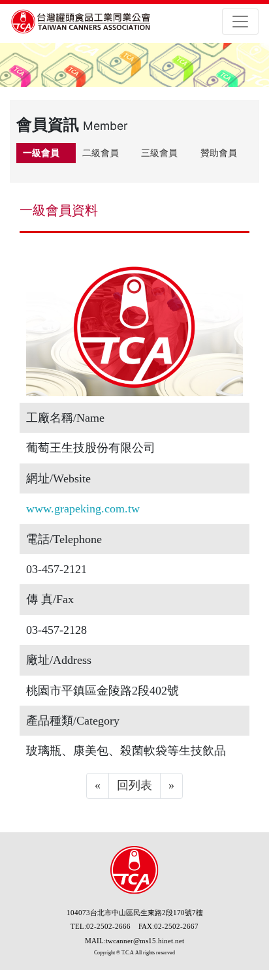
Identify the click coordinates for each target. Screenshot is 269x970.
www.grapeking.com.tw (83, 508)
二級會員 (100, 153)
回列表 (134, 785)
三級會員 (159, 153)
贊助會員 (218, 153)
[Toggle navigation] (240, 21)
